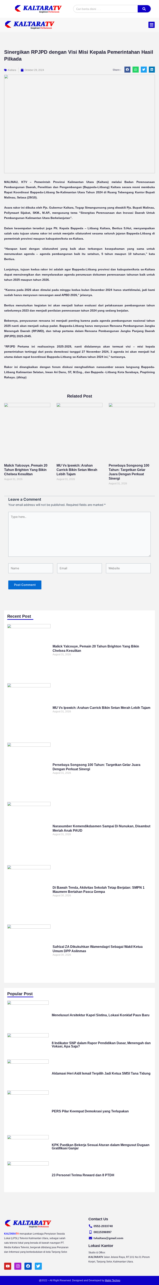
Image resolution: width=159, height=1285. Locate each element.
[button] (151, 24)
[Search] (144, 8)
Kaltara (12, 70)
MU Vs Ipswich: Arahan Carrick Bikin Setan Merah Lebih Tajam (77, 470)
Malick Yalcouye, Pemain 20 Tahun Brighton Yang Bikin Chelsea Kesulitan (25, 470)
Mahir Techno (112, 1280)
